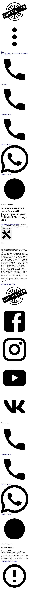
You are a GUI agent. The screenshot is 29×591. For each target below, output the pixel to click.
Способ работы (24, 53)
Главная (3, 53)
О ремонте (8, 53)
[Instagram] (14, 363)
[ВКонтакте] (14, 420)
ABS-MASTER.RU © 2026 (8, 284)
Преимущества (15, 53)
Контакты (8, 55)
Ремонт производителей (12, 224)
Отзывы (3, 55)
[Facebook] (14, 334)
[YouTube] (14, 391)
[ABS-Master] (14, 22)
